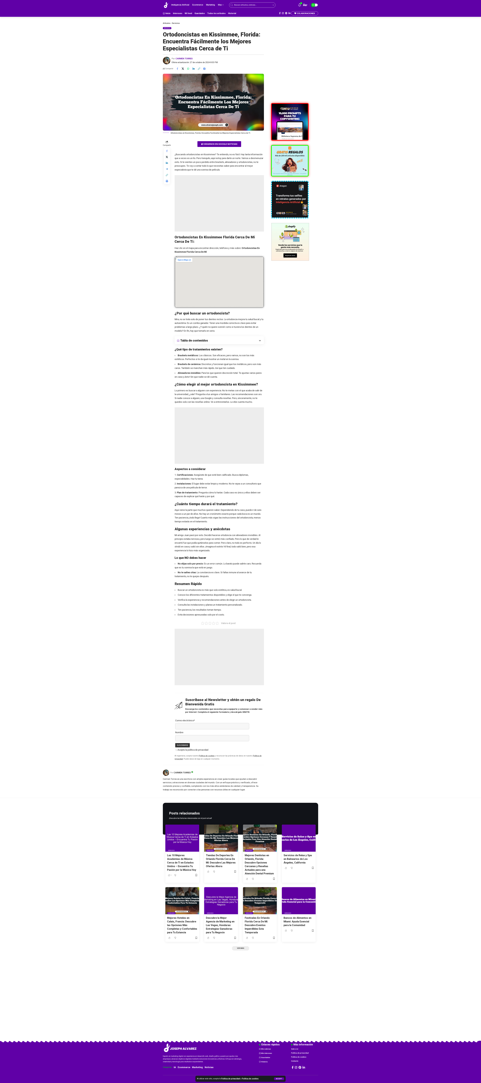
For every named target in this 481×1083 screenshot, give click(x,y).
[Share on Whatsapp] (188, 68)
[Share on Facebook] (177, 68)
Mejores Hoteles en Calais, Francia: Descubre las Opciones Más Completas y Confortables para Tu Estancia (182, 925)
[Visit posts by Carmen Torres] (166, 60)
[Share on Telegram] (167, 169)
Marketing (197, 1067)
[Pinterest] (286, 13)
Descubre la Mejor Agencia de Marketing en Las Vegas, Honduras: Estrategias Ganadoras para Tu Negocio (220, 925)
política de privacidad (198, 749)
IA (175, 1067)
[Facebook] (280, 13)
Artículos (166, 23)
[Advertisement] (219, 203)
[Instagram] (282, 13)
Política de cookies (250, 1079)
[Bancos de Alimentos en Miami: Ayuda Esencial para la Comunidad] (299, 900)
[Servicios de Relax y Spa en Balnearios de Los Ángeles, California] (299, 838)
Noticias (209, 1067)
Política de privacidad (230, 1079)
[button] (279, 1078)
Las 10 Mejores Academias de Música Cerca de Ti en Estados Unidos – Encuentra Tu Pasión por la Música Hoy (181, 862)
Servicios (176, 23)
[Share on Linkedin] (193, 68)
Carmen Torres (184, 58)
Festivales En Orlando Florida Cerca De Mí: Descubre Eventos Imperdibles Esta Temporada (257, 925)
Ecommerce (184, 1067)
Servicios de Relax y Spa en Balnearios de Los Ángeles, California (298, 859)
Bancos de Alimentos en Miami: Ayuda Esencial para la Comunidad (297, 921)
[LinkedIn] (289, 13)
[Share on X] (182, 68)
